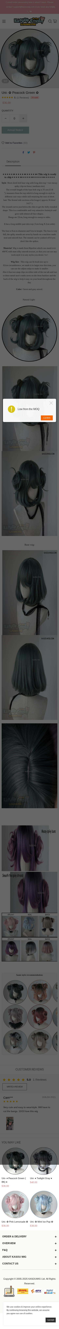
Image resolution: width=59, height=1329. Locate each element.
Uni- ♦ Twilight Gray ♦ (41, 1178)
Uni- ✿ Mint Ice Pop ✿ (41, 1221)
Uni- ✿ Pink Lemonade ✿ (15, 1221)
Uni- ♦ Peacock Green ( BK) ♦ (14, 1180)
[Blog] (9, 1291)
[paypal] (49, 1291)
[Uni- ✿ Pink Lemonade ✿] (15, 1204)
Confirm (46, 418)
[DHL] (22, 1291)
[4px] (36, 1291)
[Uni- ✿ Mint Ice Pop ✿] (43, 1204)
